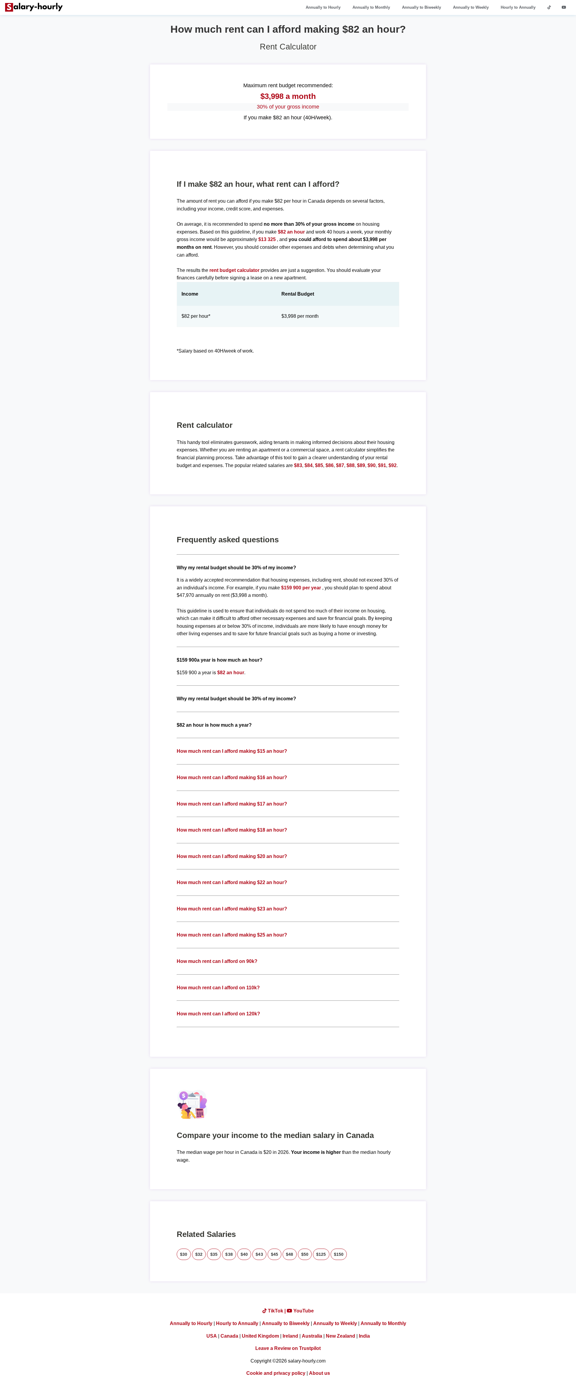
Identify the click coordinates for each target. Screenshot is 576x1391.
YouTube (303, 1310)
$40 (244, 1254)
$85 (319, 465)
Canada (229, 1336)
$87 (340, 465)
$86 (330, 465)
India (364, 1336)
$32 (198, 1254)
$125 (321, 1254)
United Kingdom (260, 1336)
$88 (350, 465)
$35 (214, 1254)
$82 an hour (292, 231)
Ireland (290, 1336)
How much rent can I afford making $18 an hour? (232, 830)
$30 (183, 1254)
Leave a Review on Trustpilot (288, 1348)
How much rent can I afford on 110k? (218, 987)
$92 (392, 465)
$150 (339, 1254)
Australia (312, 1336)
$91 (382, 465)
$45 (274, 1254)
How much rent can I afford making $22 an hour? (232, 882)
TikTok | (277, 1310)
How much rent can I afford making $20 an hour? (232, 856)
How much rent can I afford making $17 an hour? (232, 803)
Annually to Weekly (471, 7)
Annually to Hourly (323, 7)
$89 (361, 465)
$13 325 (267, 239)
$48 (289, 1254)
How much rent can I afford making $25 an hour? (232, 934)
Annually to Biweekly (421, 7)
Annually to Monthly (371, 7)
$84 (308, 465)
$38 (228, 1254)
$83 (298, 465)
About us (319, 1373)
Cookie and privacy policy (275, 1373)
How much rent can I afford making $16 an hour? (232, 777)
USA (211, 1336)
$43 (259, 1254)
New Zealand (340, 1336)
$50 (304, 1254)
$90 (372, 465)
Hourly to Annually (518, 7)
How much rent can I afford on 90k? (217, 961)
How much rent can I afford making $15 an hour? (232, 751)
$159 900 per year (301, 587)
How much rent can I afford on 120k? (218, 1013)
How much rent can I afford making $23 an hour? (232, 908)
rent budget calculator (234, 270)
